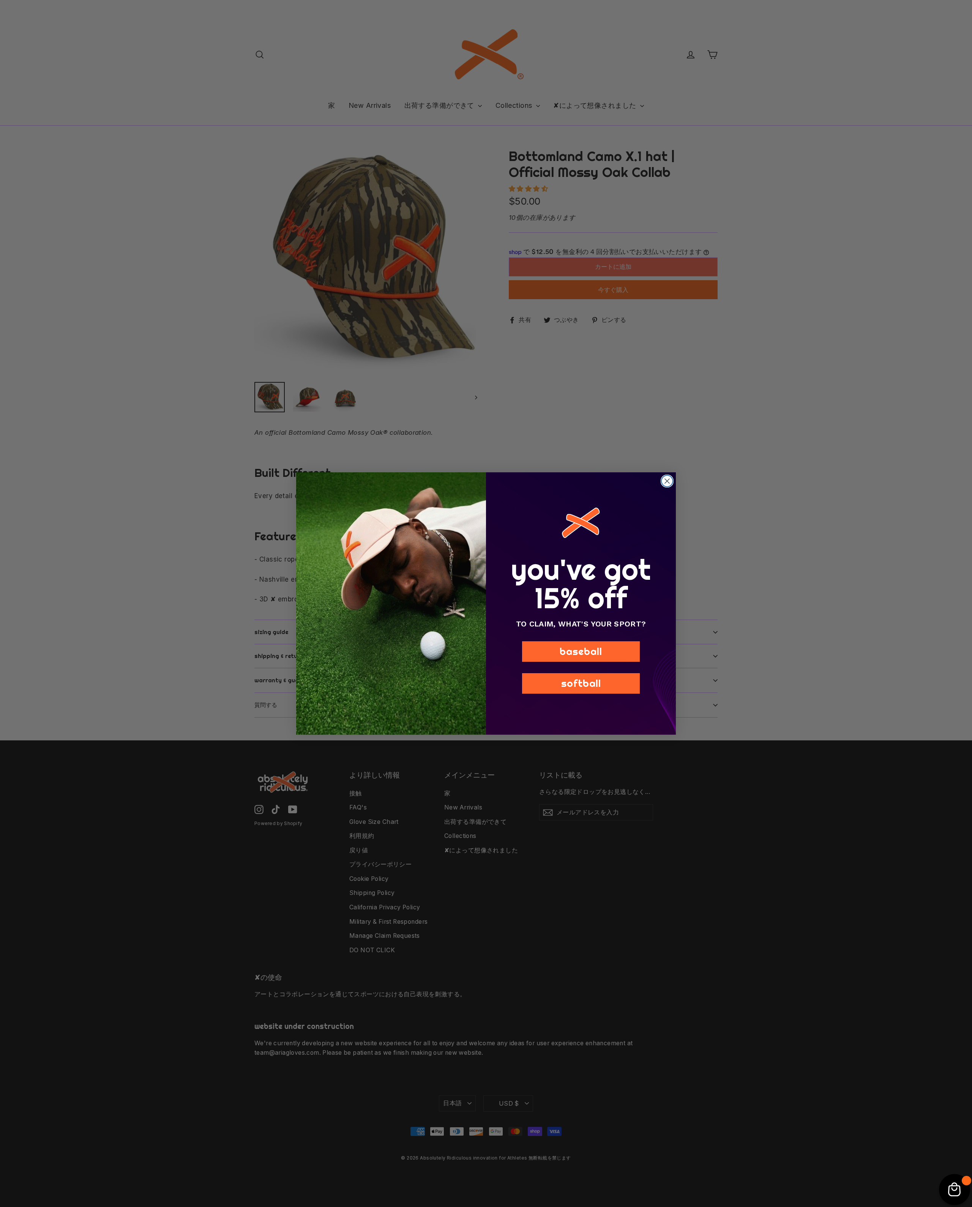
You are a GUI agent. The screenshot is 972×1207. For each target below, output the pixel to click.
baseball (581, 651)
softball (581, 683)
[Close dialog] (667, 481)
